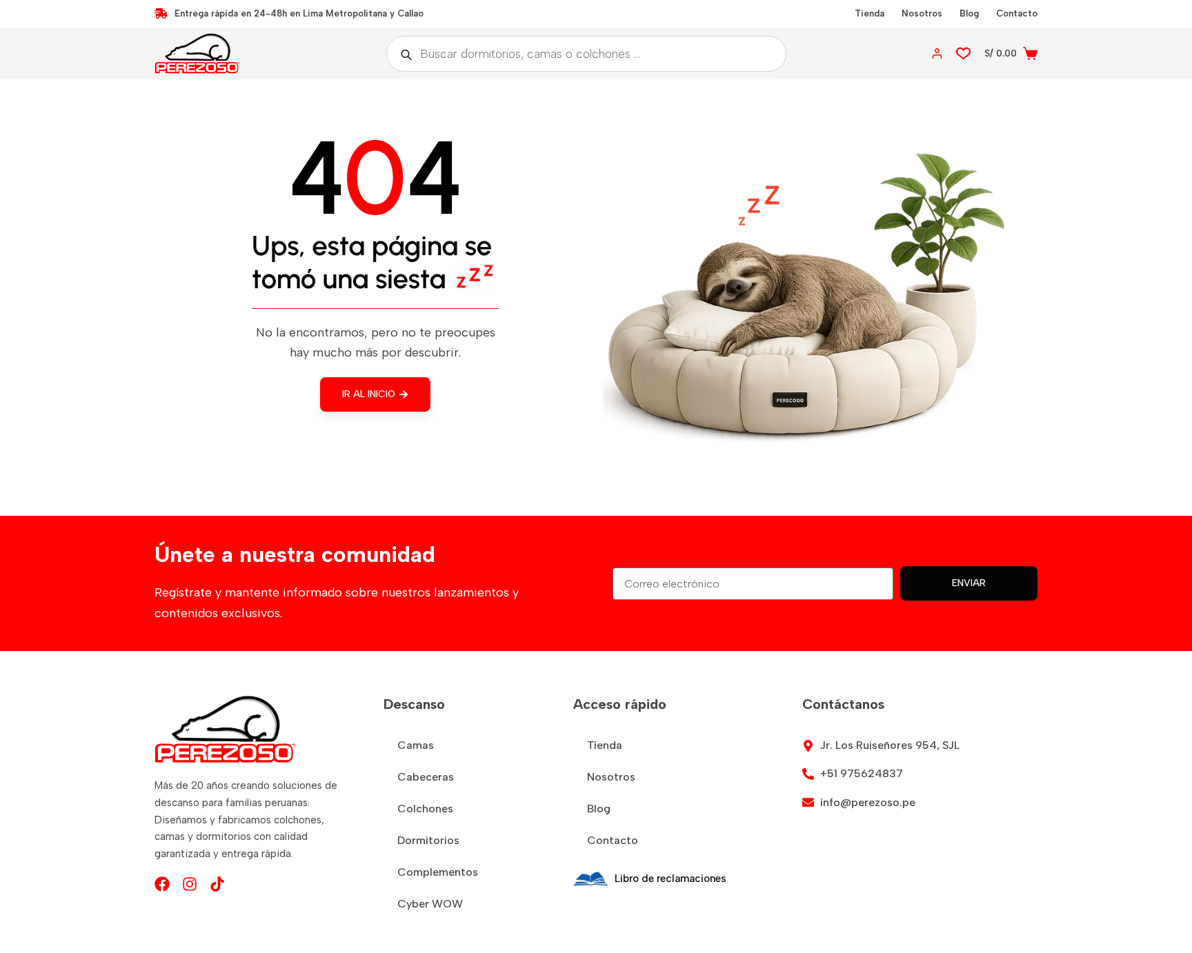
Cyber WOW (430, 903)
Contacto (1016, 13)
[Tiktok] (217, 884)
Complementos (437, 872)
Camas (415, 745)
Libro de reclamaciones (670, 878)
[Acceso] (937, 53)
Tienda (869, 13)
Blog (969, 13)
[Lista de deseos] (963, 53)
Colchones (425, 808)
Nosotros (922, 13)
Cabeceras (425, 776)
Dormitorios (428, 840)
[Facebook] (162, 884)
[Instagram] (189, 884)
